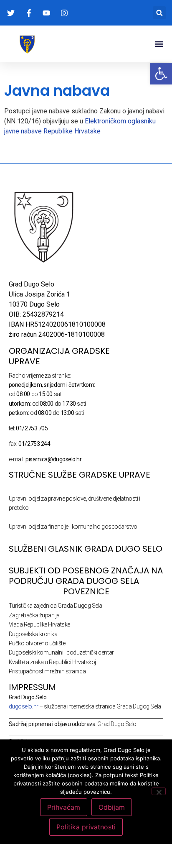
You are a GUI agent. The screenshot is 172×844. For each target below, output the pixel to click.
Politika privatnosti (86, 827)
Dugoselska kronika (33, 634)
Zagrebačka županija (34, 615)
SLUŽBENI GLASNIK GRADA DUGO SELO (85, 549)
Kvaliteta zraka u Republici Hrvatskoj (52, 662)
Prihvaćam (63, 807)
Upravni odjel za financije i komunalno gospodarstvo (73, 526)
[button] (159, 12)
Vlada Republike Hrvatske (39, 624)
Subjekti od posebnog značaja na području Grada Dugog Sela (86, 576)
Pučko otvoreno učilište (37, 643)
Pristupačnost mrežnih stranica (47, 671)
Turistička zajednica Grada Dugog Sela (55, 605)
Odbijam (112, 807)
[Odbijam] (159, 791)
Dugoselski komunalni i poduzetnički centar (61, 652)
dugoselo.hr (23, 706)
